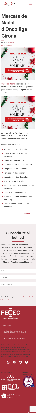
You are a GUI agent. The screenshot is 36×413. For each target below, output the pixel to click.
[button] (30, 4)
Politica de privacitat (12, 412)
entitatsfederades (6, 45)
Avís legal (5, 412)
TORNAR (27, 214)
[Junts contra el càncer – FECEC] (10, 4)
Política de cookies (22, 412)
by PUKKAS (30, 412)
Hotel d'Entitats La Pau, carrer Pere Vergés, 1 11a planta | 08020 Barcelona (15, 331)
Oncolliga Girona (8, 84)
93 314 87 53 (7, 325)
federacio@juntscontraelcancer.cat (14, 338)
